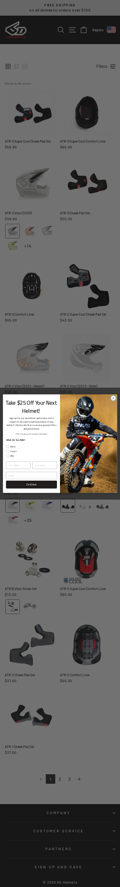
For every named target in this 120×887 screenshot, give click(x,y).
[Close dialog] (113, 398)
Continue (32, 484)
